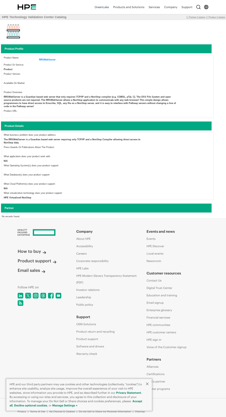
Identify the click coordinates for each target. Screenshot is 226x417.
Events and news (161, 231)
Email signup (155, 302)
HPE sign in (154, 339)
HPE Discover (155, 246)
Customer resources (164, 273)
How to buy (29, 251)
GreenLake (102, 7)
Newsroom (154, 261)
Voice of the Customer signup (166, 347)
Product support (34, 260)
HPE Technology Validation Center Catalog (34, 17)
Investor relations (88, 290)
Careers (81, 253)
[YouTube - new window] (58, 295)
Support (187, 7)
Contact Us (154, 280)
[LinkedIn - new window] (20, 295)
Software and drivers (90, 346)
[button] (147, 384)
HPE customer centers (161, 332)
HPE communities (158, 325)
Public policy (84, 304)
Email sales (29, 270)
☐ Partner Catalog (195, 17)
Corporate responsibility (92, 261)
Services (154, 7)
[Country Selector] (206, 7)
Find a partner (156, 381)
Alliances (153, 366)
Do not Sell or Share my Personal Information (105, 411)
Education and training (162, 295)
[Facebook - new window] (51, 295)
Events (151, 238)
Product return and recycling (95, 331)
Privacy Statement (128, 392)
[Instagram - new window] (35, 295)
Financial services (158, 317)
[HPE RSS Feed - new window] (20, 303)
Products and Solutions (128, 7)
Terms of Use (37, 411)
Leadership (83, 297)
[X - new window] (28, 295)
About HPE (83, 238)
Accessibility (84, 246)
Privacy (22, 411)
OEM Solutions (86, 324)
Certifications (156, 374)
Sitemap (140, 411)
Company (170, 7)
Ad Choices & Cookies (62, 411)
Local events (155, 253)
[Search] (198, 7)
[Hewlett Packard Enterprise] (27, 7)
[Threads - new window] (43, 295)
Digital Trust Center (159, 288)
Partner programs (158, 389)
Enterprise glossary (159, 310)
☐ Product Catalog (215, 17)
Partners (154, 359)
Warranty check (86, 354)
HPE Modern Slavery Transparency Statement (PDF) (106, 279)
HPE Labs (82, 268)
